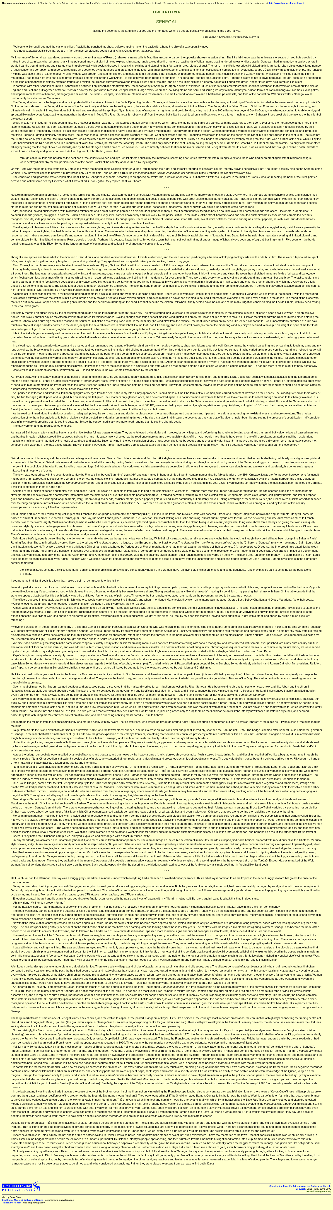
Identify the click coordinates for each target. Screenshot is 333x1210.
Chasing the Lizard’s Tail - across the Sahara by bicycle (300, 1186)
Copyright (301, 1189)
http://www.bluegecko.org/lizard (286, 3)
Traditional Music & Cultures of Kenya (22, 1200)
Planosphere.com (11, 1202)
